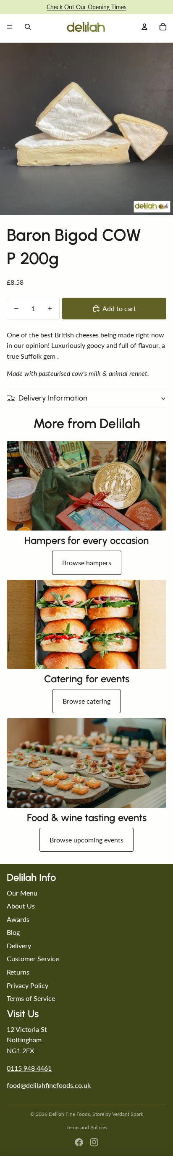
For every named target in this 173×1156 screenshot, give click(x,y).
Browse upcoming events (86, 840)
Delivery (19, 945)
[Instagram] (94, 1142)
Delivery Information (52, 398)
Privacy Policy (27, 985)
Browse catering (86, 701)
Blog (13, 932)
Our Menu (22, 893)
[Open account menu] (144, 27)
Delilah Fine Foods (69, 1114)
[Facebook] (79, 1142)
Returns (18, 972)
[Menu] (9, 26)
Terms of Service (31, 998)
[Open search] (27, 27)
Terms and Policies (86, 1127)
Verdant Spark (127, 1114)
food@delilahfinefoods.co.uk (49, 1085)
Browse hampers (86, 563)
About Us (21, 906)
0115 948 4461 (29, 1068)
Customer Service (33, 958)
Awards (18, 919)
